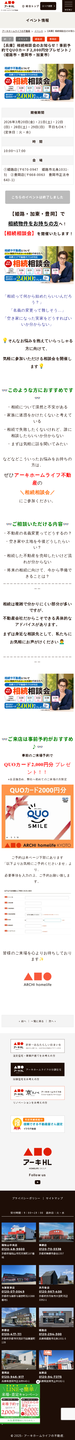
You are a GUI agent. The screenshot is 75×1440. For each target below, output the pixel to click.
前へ (24, 1021)
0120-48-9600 (13, 1249)
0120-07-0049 (13, 1291)
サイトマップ (54, 1198)
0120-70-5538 (50, 1249)
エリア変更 (47, 5)
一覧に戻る (37, 1021)
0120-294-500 (50, 1334)
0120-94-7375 (50, 1377)
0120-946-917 (13, 1377)
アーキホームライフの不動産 (9, 6)
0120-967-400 (50, 1291)
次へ (51, 1021)
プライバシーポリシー (26, 1198)
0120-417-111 (11, 1334)
